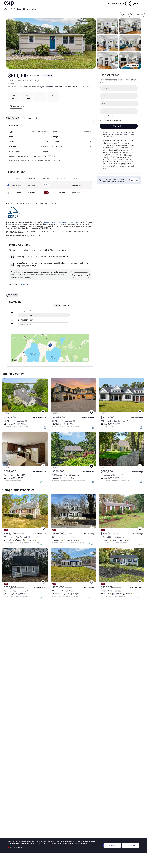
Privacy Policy (84, 843)
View (87, 193)
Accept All (112, 845)
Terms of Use (107, 136)
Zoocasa (23, 284)
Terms (75, 843)
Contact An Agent (81, 275)
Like (127, 14)
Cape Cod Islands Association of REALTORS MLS (62, 222)
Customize (131, 845)
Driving (57, 305)
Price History (17, 106)
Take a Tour (118, 126)
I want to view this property (112, 120)
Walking (66, 305)
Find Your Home (114, 3)
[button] (51, 43)
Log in (133, 3)
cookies (15, 841)
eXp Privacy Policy (124, 134)
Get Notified (134, 180)
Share (140, 14)
